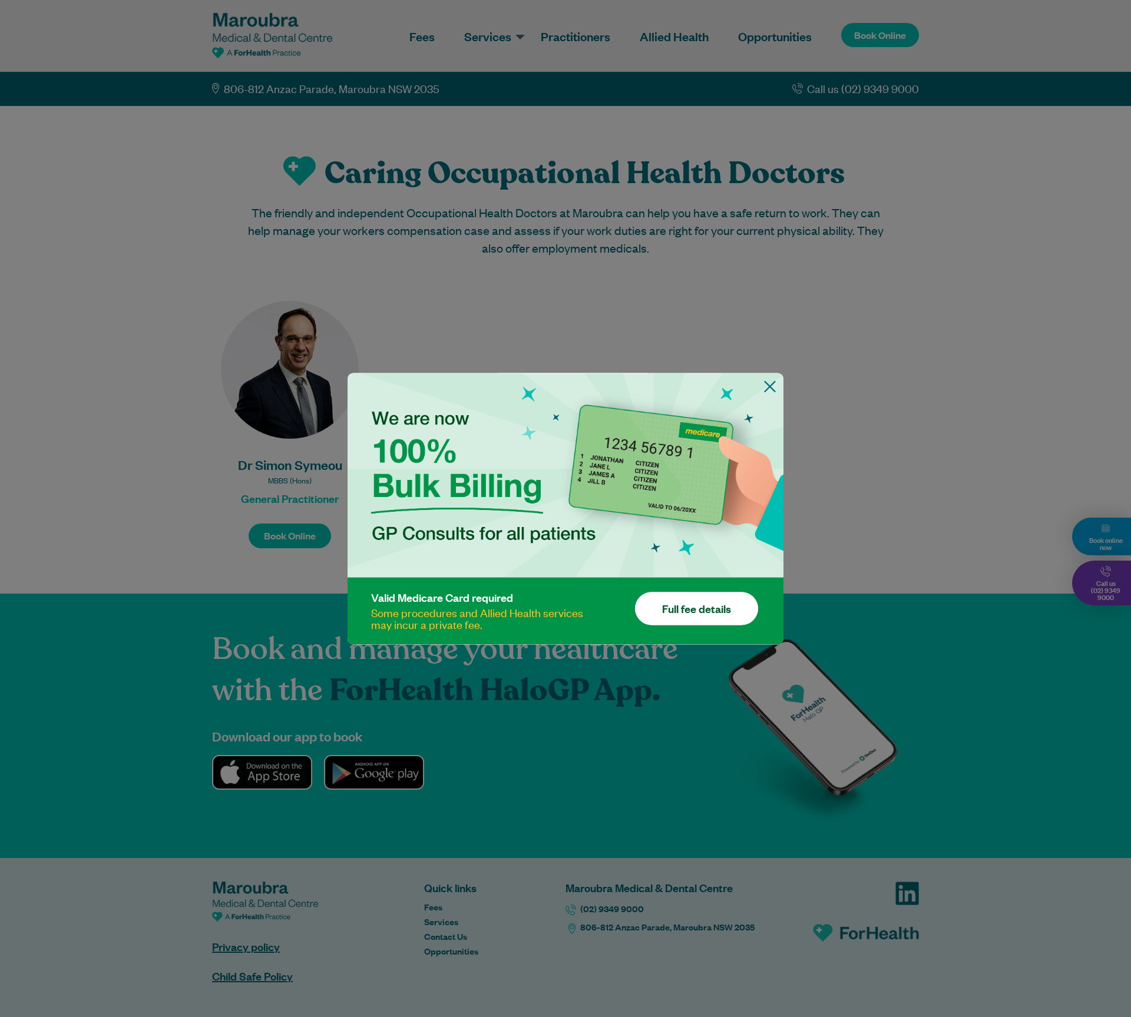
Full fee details (696, 608)
